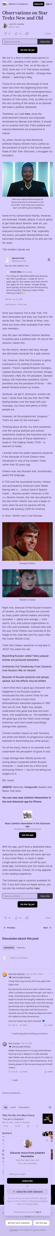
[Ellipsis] (51, 974)
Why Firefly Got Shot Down (18, 1115)
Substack (13, 1230)
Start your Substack (20, 1222)
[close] (47, 1140)
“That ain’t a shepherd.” (13, 1119)
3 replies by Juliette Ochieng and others (30, 1033)
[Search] (50, 1107)
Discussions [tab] (24, 1107)
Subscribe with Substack (29, 1191)
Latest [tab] (13, 1107)
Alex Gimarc (14, 1043)
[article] (27, 1121)
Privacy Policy (32, 1204)
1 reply (15, 1080)
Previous (11, 927)
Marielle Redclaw (16, 974)
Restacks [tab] (21, 947)
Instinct (7, 1133)
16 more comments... (12, 1093)
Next (45, 927)
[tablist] (14, 947)
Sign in (49, 4)
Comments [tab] (9, 947)
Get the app (27, 835)
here (27, 113)
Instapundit (31, 787)
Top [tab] (5, 1107)
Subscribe (38, 4)
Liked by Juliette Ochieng (21, 977)
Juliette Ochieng (16, 24)
